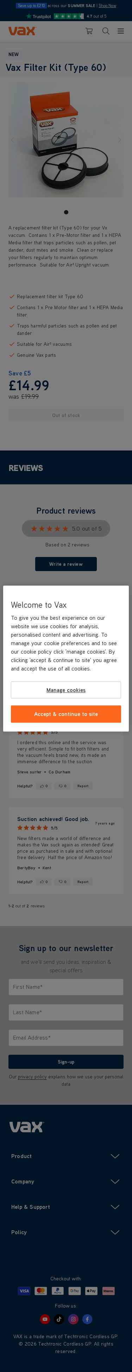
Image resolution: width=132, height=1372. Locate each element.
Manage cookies (66, 689)
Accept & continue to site (66, 714)
